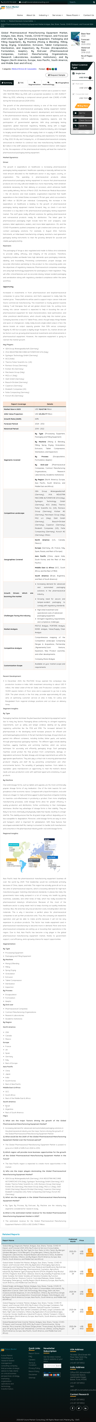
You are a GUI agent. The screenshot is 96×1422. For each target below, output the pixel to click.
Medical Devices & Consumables (21, 21)
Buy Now (83, 106)
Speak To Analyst (80, 127)
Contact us (88, 15)
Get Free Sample (89, 1252)
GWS (77, 1420)
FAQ (30, 1356)
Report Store (34, 1353)
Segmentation (34, 84)
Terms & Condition (32, 1364)
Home (20, 15)
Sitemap (32, 1378)
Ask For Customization (79, 114)
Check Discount (85, 120)
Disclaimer (33, 1374)
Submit (58, 1366)
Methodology (48, 84)
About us (31, 15)
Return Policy (34, 1371)
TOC (22, 83)
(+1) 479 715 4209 (9, 2)
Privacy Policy (34, 1368)
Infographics (63, 83)
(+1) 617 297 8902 (77, 1363)
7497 (72, 1386)
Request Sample (57, 75)
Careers (32, 1360)
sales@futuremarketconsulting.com (35, 2)
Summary (7, 83)
